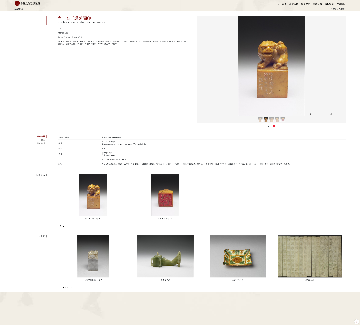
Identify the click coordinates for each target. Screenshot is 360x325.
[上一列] (198, 119)
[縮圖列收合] (310, 114)
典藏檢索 (342, 9)
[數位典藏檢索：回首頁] (27, 3)
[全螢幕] (331, 114)
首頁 (335, 9)
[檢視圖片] (260, 119)
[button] (269, 126)
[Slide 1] (63, 226)
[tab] (30, 136)
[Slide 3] (67, 287)
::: (278, 4)
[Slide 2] (65, 287)
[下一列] (344, 119)
